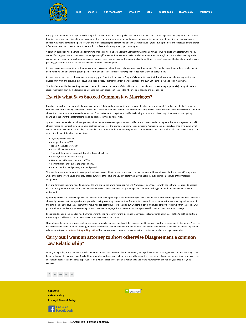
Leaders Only (186, 12)
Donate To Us (166, 12)
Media (149, 12)
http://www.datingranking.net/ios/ (82, 230)
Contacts (53, 290)
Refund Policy (56, 295)
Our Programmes (113, 12)
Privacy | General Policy (62, 300)
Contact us (205, 12)
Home (78, 12)
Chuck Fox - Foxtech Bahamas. (91, 321)
